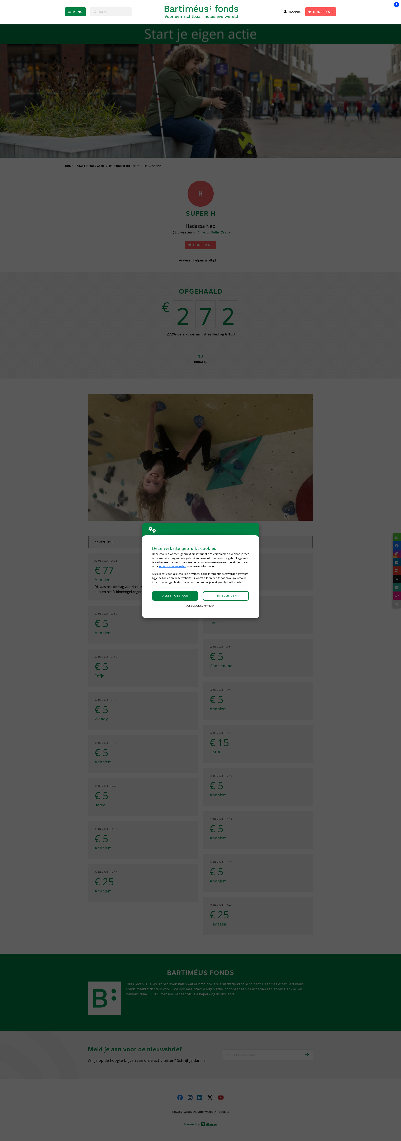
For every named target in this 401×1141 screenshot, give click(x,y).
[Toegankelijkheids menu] (396, 4)
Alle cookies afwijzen (200, 605)
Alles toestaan (175, 596)
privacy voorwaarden (172, 566)
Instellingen (226, 596)
